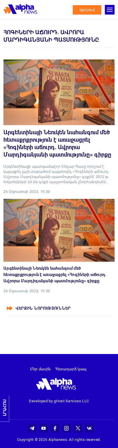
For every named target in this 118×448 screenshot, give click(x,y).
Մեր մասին (40, 369)
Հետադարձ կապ (70, 369)
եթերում (87, 10)
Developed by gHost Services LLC (59, 401)
